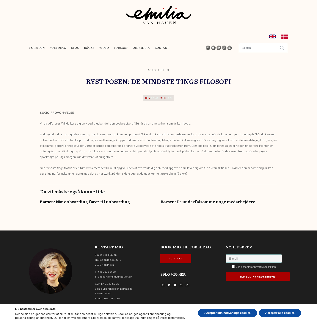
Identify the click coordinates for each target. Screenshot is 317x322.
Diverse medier (158, 97)
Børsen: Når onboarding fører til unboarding (98, 204)
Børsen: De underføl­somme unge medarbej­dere (219, 204)
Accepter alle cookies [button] (280, 313)
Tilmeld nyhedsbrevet (257, 276)
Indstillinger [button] (147, 318)
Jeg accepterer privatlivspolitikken (255, 266)
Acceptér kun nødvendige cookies (227, 313)
